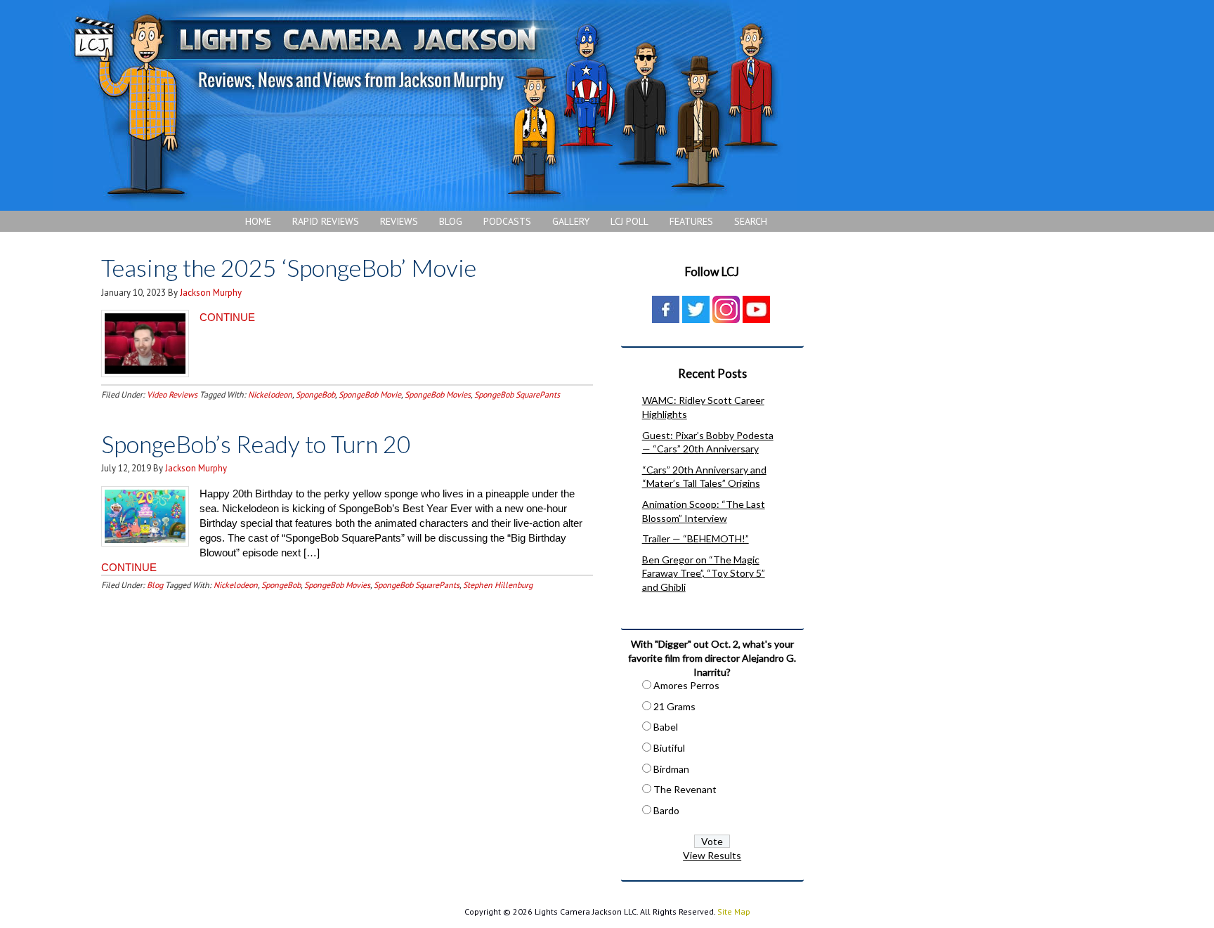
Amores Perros (686, 685)
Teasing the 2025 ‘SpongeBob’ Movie (288, 267)
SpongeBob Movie (370, 394)
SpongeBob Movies (438, 394)
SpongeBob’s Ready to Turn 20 (256, 443)
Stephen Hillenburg (498, 585)
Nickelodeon (270, 394)
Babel (665, 727)
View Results (712, 855)
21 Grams (674, 706)
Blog (155, 585)
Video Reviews (172, 394)
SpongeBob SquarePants (517, 394)
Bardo (666, 810)
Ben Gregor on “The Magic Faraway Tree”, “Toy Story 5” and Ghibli (703, 573)
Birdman (671, 769)
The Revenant (685, 789)
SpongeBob (315, 394)
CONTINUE (227, 317)
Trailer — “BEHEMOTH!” (695, 538)
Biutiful (669, 748)
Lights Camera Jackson (425, 105)
